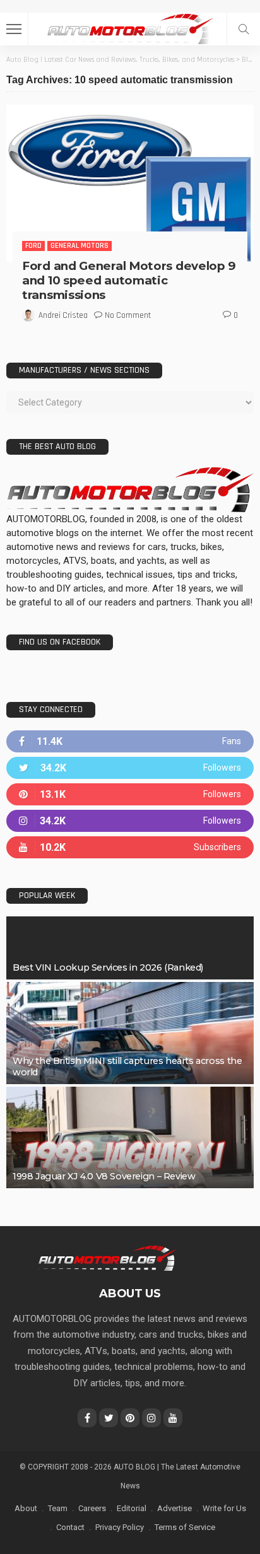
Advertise (174, 1508)
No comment (128, 315)
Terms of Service (185, 1527)
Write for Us (224, 1508)
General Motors (79, 245)
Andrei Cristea (63, 315)
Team (58, 1508)
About (26, 1508)
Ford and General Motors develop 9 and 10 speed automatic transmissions (129, 280)
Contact (70, 1527)
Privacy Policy (119, 1527)
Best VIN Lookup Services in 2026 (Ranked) (108, 967)
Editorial (131, 1508)
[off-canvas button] (13, 29)
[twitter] (130, 768)
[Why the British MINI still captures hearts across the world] (130, 1033)
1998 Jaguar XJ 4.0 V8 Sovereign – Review (104, 1176)
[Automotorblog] (130, 27)
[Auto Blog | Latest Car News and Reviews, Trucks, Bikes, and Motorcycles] (107, 1257)
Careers (92, 1508)
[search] (243, 29)
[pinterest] (130, 794)
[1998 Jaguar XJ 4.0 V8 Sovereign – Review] (130, 1138)
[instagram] (130, 821)
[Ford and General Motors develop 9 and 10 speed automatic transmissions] (130, 183)
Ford (33, 245)
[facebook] (130, 741)
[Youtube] (130, 847)
